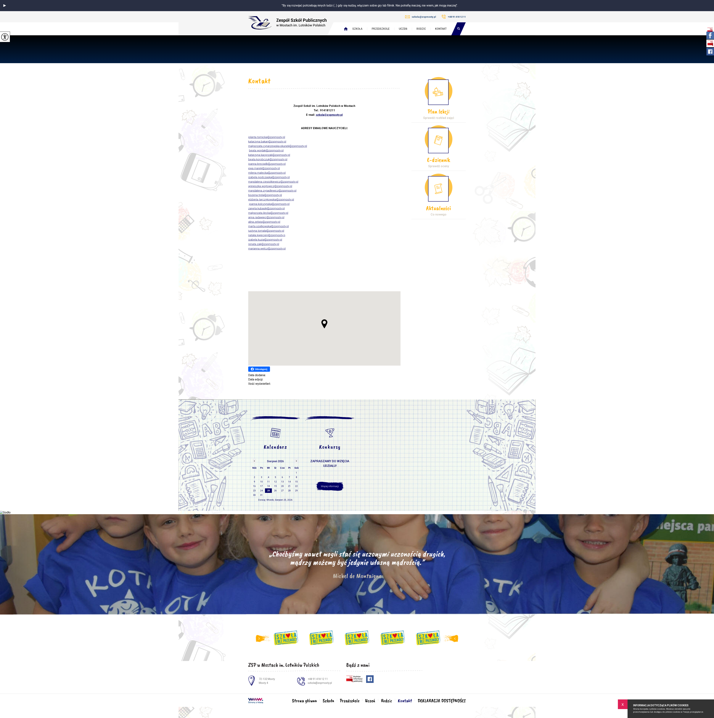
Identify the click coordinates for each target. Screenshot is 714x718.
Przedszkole (381, 28)
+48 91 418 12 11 (457, 16)
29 (296, 490)
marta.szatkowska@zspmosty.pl (268, 226)
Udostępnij (261, 369)
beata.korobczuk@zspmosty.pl (267, 159)
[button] (4, 5)
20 (282, 486)
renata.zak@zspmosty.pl (263, 244)
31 (261, 495)
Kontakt (441, 28)
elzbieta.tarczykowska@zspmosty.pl (271, 199)
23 (254, 490)
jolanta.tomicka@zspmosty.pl (266, 137)
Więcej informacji (330, 486)
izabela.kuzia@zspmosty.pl (265, 239)
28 (289, 490)
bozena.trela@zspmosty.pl (265, 195)
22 (296, 486)
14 (289, 481)
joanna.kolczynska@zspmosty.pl (269, 204)
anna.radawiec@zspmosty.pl (266, 217)
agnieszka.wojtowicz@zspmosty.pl (270, 186)
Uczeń (403, 28)
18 (268, 486)
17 (261, 486)
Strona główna (304, 700)
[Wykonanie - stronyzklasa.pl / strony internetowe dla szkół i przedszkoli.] (255, 701)
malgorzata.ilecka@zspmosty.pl (268, 213)
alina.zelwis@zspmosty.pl (264, 221)
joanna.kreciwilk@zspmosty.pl (267, 164)
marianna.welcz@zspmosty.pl (267, 248)
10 (261, 481)
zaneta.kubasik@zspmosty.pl (266, 208)
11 (268, 481)
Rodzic (421, 28)
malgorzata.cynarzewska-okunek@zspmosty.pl (277, 146)
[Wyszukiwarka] (458, 28)
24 (261, 490)
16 (254, 486)
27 (282, 490)
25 (268, 490)
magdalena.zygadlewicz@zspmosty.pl (272, 190)
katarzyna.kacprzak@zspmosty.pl (269, 155)
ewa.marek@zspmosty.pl (264, 168)
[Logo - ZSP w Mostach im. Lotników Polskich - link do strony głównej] (287, 23)
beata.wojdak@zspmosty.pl (266, 150)
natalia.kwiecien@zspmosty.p (266, 235)
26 (275, 490)
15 (296, 481)
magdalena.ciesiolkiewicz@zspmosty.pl (273, 181)
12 (275, 481)
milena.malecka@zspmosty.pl (267, 172)
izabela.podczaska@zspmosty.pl (269, 177)
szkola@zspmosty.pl (424, 16)
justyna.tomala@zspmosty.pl (266, 230)
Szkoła (357, 28)
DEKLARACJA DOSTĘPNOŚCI (442, 700)
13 (282, 481)
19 (275, 486)
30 (254, 495)
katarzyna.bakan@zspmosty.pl (267, 141)
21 (289, 486)
